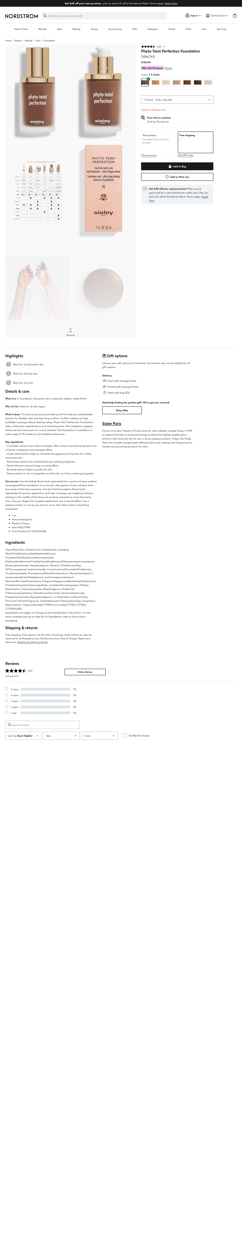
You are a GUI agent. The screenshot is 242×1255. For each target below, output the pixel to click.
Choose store (148, 155)
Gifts (188, 29)
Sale (204, 29)
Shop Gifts (122, 410)
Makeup (29, 40)
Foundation (49, 40)
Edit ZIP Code (185, 155)
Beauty (77, 29)
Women (42, 29)
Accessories (115, 29)
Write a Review (85, 672)
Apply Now (171, 3)
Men (59, 29)
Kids (134, 29)
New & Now (21, 29)
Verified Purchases (139, 735)
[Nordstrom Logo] (21, 16)
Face (38, 40)
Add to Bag (179, 166)
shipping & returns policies (32, 642)
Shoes (94, 29)
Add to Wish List (179, 177)
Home (171, 29)
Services (221, 29)
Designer (153, 29)
